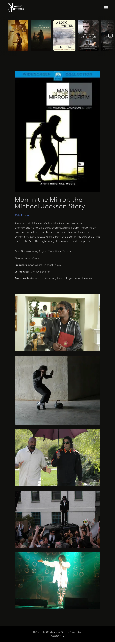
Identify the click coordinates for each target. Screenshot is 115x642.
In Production (57, 17)
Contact (57, 30)
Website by (56, 636)
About (57, 10)
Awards (57, 23)
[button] (57, 323)
